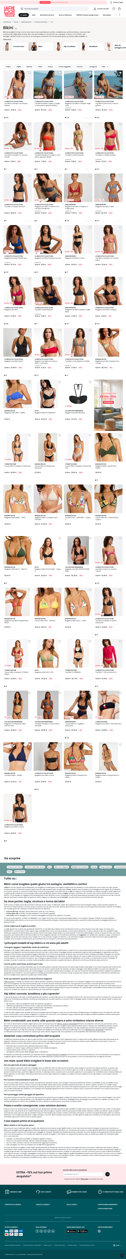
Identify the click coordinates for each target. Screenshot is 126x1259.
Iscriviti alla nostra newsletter (75, 1170)
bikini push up (9, 982)
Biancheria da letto (47, 15)
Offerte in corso (47, 1245)
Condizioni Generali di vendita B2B (32, 1245)
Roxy (49, 867)
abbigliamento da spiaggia (94, 1030)
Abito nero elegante (61, 867)
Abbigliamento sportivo (80, 867)
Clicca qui (84, 1179)
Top (51, 22)
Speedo (94, 867)
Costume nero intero (14, 867)
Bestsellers (107, 15)
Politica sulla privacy (59, 1245)
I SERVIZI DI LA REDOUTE (43, 1204)
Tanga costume (105, 867)
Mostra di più (7, 39)
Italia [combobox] (117, 1245)
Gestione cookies (72, 1245)
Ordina (8, 67)
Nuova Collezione (65, 15)
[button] (119, 8)
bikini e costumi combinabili (67, 1024)
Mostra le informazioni (63, 1218)
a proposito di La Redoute (13, 1204)
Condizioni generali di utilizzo (87, 1245)
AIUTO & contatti (72, 1204)
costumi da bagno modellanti (56, 1055)
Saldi (33, 15)
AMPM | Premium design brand (87, 15)
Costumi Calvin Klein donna (34, 867)
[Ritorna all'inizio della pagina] (122, 1255)
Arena (9, 872)
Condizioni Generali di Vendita (12, 1245)
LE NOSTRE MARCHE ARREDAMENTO (107, 1204)
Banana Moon (20, 872)
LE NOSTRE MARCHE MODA (105, 1208)
